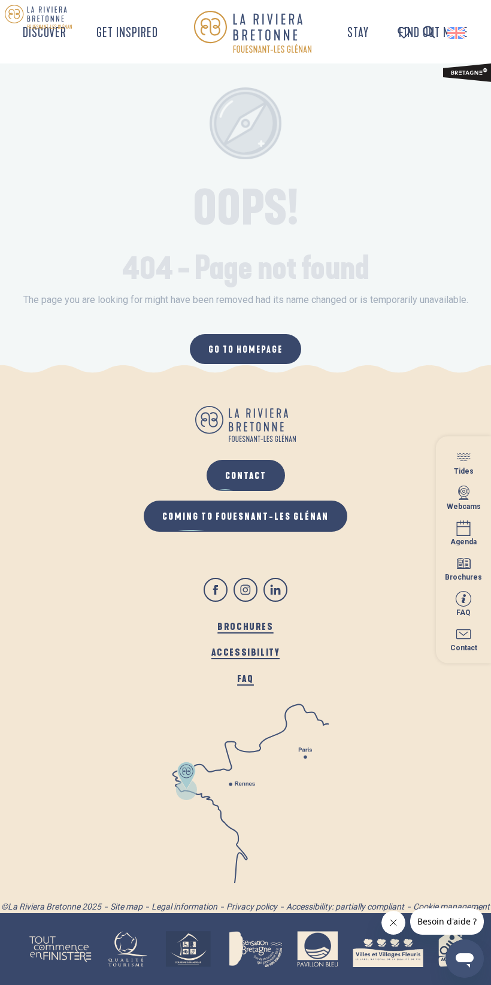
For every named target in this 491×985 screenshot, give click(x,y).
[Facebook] (216, 590)
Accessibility (245, 652)
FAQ (245, 678)
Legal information (184, 906)
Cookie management (451, 906)
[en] (457, 33)
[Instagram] (245, 590)
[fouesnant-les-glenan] (252, 32)
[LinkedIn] (275, 590)
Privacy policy (251, 906)
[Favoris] (405, 32)
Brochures (245, 626)
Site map (126, 906)
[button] (429, 32)
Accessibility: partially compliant (345, 906)
